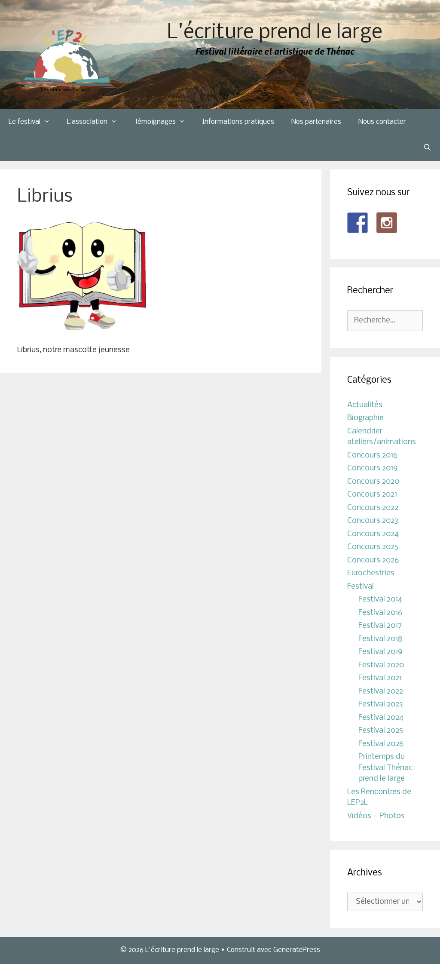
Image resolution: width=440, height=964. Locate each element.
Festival (360, 587)
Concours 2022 (372, 508)
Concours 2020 (373, 482)
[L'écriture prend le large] (67, 61)
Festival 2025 (380, 731)
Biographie (365, 418)
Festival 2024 (380, 718)
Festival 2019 (380, 652)
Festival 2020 (381, 665)
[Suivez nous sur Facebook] (357, 222)
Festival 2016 (380, 613)
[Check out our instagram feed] (386, 222)
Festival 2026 (380, 744)
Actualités (364, 405)
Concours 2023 (372, 521)
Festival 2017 (380, 626)
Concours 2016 (372, 455)
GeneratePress (296, 950)
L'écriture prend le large (274, 33)
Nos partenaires (316, 122)
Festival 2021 (380, 678)
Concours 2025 (372, 547)
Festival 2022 (380, 692)
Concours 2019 (372, 468)
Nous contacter (382, 122)
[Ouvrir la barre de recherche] (427, 148)
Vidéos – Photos (376, 816)
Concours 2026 (373, 560)
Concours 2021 (372, 495)
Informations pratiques (238, 122)
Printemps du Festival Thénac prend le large (385, 768)
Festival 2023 (380, 704)
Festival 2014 (380, 600)
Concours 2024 (373, 534)
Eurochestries (370, 573)
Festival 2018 (380, 639)
